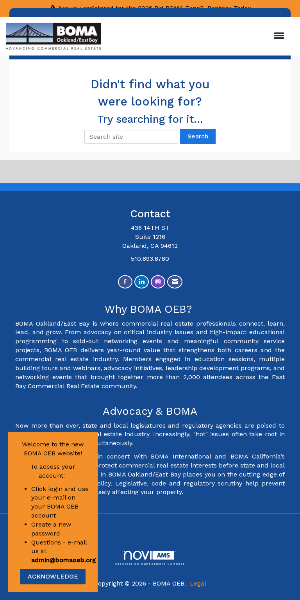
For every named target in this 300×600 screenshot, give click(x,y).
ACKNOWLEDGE (53, 576)
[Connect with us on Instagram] (158, 282)
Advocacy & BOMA (150, 411)
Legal (198, 583)
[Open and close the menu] (196, 36)
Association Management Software (150, 563)
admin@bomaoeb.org (63, 560)
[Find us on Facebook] (125, 282)
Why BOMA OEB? (150, 309)
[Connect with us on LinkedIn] (141, 282)
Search (198, 136)
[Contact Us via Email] (174, 282)
